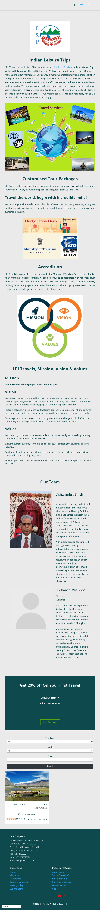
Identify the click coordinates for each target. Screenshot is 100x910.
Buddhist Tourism (63, 67)
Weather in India (60, 878)
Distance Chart (59, 885)
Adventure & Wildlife (37, 819)
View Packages (50, 722)
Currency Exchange (61, 882)
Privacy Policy (16, 885)
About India (58, 872)
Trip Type (50, 738)
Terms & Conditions (20, 882)
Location (50, 747)
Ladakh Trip (19, 804)
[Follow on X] (65, 896)
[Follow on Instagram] (59, 896)
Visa (54, 888)
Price (50, 756)
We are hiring (16, 888)
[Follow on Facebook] (54, 896)
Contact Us (15, 878)
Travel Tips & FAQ (60, 875)
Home (13, 872)
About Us (14, 875)
